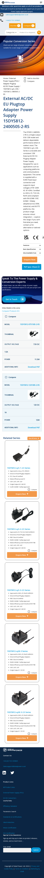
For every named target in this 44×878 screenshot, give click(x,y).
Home (5, 78)
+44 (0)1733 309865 (10, 761)
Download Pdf (34, 367)
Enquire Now (29, 259)
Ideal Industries (8, 822)
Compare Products (10, 311)
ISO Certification (9, 833)
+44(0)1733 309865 (13, 20)
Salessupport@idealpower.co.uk (14, 766)
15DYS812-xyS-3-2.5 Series (18, 590)
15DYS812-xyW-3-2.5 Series (19, 712)
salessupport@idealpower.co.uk (17, 15)
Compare (28, 25)
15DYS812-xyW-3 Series (17, 651)
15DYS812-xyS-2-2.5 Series (18, 529)
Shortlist (14, 25)
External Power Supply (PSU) (13, 793)
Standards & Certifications (12, 817)
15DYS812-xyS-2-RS (10, 89)
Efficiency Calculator (10, 806)
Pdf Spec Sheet (31, 267)
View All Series (33, 438)
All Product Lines (9, 787)
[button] (41, 2)
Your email (7, 847)
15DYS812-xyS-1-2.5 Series (18, 468)
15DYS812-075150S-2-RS (29, 324)
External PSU (22, 67)
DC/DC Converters (9, 798)
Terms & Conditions (22, 869)
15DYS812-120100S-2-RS (29, 385)
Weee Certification (9, 828)
